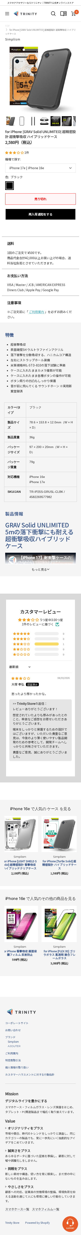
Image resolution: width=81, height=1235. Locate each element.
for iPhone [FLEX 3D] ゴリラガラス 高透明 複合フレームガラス (59, 954)
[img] (20, 678)
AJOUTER (13, 1046)
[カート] (73, 13)
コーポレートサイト (17, 1023)
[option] (40, 232)
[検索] (53, 13)
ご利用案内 (36, 312)
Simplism (12, 39)
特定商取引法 (13, 1060)
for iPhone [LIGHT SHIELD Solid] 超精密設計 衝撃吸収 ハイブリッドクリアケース (20, 864)
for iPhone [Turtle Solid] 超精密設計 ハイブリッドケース (59, 864)
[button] (14, 152)
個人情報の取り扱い (17, 1067)
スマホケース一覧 (17, 1209)
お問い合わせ (13, 1030)
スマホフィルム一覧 (45, 1209)
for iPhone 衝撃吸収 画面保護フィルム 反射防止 (20, 953)
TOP (7, 25)
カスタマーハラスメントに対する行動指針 (29, 1074)
